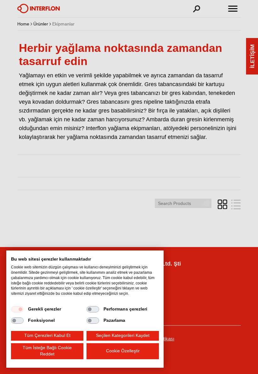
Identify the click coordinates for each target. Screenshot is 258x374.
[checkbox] (17, 309)
